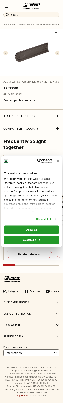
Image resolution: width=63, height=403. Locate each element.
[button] (6, 53)
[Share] (55, 33)
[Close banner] (58, 161)
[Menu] (6, 6)
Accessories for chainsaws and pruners (39, 24)
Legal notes (22, 395)
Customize (29, 239)
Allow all (31, 229)
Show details (44, 219)
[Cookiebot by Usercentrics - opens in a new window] (38, 161)
